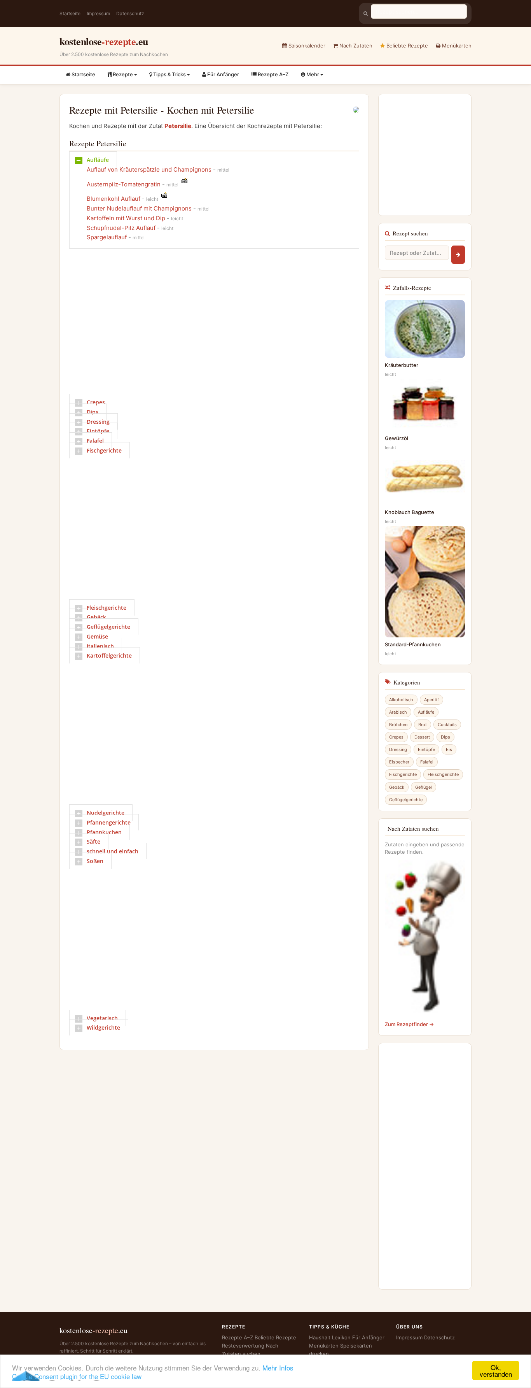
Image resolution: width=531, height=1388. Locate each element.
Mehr (312, 74)
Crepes (96, 402)
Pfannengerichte (109, 822)
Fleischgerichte (106, 607)
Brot (422, 724)
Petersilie (177, 126)
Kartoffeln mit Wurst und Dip (126, 218)
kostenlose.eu (103, 41)
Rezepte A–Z (272, 74)
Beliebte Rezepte (406, 45)
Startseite (69, 13)
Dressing (98, 421)
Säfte (93, 841)
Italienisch (100, 646)
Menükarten (456, 45)
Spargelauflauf (107, 237)
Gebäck (96, 617)
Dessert (422, 737)
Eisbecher (399, 762)
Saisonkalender (306, 45)
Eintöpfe (98, 431)
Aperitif (431, 699)
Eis (449, 749)
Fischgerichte (104, 450)
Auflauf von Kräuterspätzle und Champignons (149, 169)
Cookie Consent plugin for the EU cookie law (76, 1376)
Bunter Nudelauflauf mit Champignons (139, 208)
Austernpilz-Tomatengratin (124, 184)
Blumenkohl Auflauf (113, 198)
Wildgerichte (103, 1027)
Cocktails (447, 724)
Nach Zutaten (355, 45)
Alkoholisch (401, 699)
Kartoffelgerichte (109, 655)
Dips (92, 412)
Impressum (98, 13)
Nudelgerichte (105, 812)
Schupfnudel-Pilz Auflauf (121, 228)
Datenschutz (130, 13)
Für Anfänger (222, 74)
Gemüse (97, 636)
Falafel (95, 440)
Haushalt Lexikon (330, 1337)
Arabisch (398, 712)
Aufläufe (98, 159)
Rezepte (123, 74)
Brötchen (398, 724)
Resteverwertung (243, 1345)
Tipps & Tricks (169, 74)
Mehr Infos (277, 1367)
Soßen (95, 861)
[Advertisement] (210, 324)
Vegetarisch (102, 1018)
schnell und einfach (112, 851)
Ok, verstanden (496, 1370)
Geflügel (423, 787)
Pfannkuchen (104, 832)
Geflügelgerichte (108, 626)
